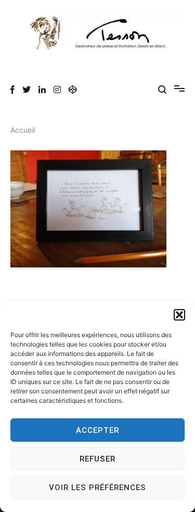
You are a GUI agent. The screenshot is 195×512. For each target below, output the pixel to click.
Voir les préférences (97, 487)
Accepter (97, 430)
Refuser (97, 459)
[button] (179, 315)
